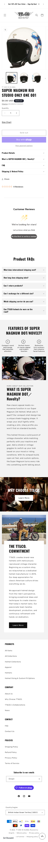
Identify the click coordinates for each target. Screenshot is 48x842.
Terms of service (18, 836)
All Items (8, 651)
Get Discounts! (8, 837)
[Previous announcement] (4, 4)
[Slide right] (45, 78)
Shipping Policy (11, 747)
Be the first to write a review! (24, 236)
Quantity (5, 108)
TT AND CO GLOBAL (22, 830)
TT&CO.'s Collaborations (15, 705)
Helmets (8, 673)
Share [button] (6, 179)
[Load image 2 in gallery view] (23, 77)
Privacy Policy (11, 758)
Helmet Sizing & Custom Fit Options (20, 678)
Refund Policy (11, 752)
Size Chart (6, 122)
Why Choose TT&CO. (13, 699)
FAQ (6, 726)
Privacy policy (34, 833)
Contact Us (9, 731)
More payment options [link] (24, 145)
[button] (5, 15)
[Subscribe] (39, 779)
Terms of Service (12, 763)
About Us (9, 694)
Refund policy (22, 833)
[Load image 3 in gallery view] (36, 77)
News (7, 710)
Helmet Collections (13, 662)
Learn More (24, 498)
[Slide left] (2, 78)
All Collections (11, 656)
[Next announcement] (43, 4)
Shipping (5, 104)
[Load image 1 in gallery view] (11, 77)
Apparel (8, 667)
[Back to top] (42, 836)
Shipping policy (32, 836)
